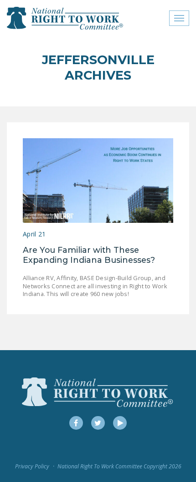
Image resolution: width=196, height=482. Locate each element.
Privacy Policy (32, 466)
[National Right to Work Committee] (65, 18)
